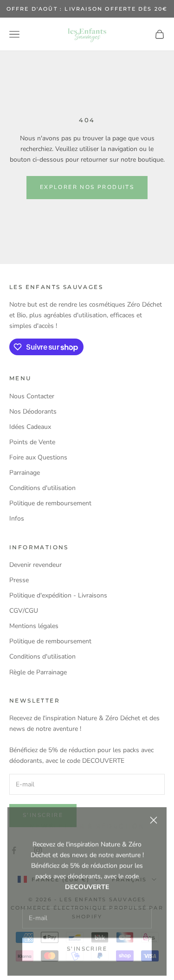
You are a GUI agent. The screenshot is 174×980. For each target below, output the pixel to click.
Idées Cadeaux (30, 426)
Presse (19, 580)
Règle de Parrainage (38, 672)
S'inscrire (87, 945)
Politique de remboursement (50, 503)
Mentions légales (33, 626)
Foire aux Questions (38, 457)
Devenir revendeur (35, 564)
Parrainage (24, 472)
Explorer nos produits (87, 187)
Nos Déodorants (33, 411)
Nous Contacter (31, 396)
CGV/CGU (23, 610)
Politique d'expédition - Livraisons (58, 595)
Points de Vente (32, 442)
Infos (16, 518)
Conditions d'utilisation (42, 488)
